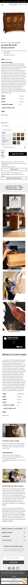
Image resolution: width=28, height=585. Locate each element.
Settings (14, 576)
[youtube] (18, 568)
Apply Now (14, 169)
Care (21, 187)
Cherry (3, 137)
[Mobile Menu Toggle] (2, 4)
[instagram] (13, 568)
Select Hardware (9, 147)
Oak (3, 135)
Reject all (14, 579)
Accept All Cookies (14, 582)
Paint (3, 144)
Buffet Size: (4, 122)
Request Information (14, 178)
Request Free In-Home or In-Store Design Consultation (14, 1)
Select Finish (8, 130)
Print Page (4, 115)
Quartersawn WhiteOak (5, 141)
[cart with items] (26, 4)
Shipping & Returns (14, 189)
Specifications (11, 187)
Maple (3, 132)
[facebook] (9, 568)
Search (22, 4)
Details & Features (14, 186)
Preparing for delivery (7, 521)
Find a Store (7, 53)
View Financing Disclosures (8, 166)
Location (20, 4)
